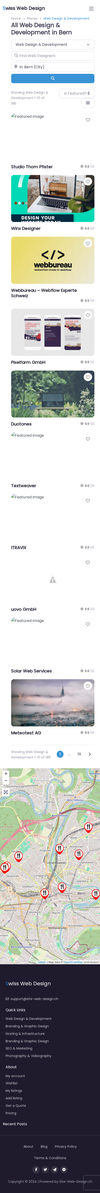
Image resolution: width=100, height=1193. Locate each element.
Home (16, 18)
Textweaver (23, 486)
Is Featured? (75, 93)
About (28, 1146)
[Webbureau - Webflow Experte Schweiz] (18, 857)
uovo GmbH (23, 609)
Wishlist (12, 1083)
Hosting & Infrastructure (25, 1033)
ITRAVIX (18, 547)
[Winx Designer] (44, 894)
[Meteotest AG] (4, 868)
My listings (14, 1090)
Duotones (21, 424)
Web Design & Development (29, 1018)
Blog (44, 1146)
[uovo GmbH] (62, 887)
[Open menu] (91, 9)
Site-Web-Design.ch (75, 1181)
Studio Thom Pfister (32, 167)
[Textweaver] (88, 827)
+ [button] (5, 773)
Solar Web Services (31, 671)
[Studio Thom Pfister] (59, 849)
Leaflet (42, 962)
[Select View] (87, 102)
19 (79, 754)
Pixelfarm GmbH (28, 362)
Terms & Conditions (50, 1158)
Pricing (11, 1113)
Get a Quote (16, 1105)
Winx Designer (26, 228)
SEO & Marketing (19, 1048)
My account (15, 1076)
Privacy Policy (66, 1146)
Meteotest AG (26, 733)
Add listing (14, 1098)
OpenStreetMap (73, 962)
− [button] (5, 780)
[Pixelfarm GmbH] (79, 855)
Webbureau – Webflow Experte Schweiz (44, 293)
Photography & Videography (28, 1056)
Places (32, 18)
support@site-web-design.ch (34, 999)
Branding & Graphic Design (27, 1026)
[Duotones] (96, 894)
